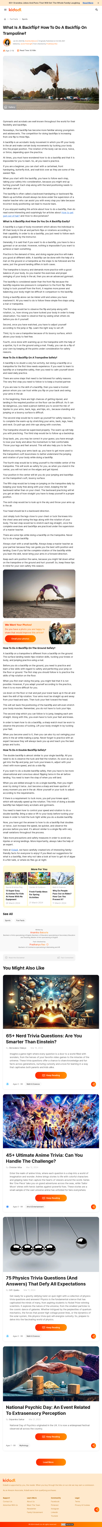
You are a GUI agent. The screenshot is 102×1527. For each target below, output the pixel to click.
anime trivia (35, 1173)
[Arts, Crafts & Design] (7, 1206)
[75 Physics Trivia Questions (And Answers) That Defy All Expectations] (51, 1244)
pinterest (54, 1505)
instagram (55, 1509)
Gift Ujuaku (14, 1290)
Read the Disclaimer (17, 958)
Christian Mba (15, 1167)
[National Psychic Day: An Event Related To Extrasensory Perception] (51, 1373)
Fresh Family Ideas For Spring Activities (38, 894)
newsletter (31, 1509)
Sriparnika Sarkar (16, 1419)
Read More (88, 3)
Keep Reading (53, 1075)
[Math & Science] (7, 1083)
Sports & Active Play (14, 887)
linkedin (54, 1512)
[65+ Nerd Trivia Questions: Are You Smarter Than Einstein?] (51, 1001)
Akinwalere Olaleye (17, 1048)
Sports (7, 920)
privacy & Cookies (82, 1505)
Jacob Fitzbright (26, 44)
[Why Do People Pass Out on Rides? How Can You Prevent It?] (62, 878)
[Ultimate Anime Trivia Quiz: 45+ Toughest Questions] (51, 1121)
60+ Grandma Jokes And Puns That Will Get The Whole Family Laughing (44, 3)
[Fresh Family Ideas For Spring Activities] (39, 878)
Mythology (24, 1445)
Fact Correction (67, 958)
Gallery (11, 107)
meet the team (33, 1505)
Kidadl (5, 19)
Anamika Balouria (31, 41)
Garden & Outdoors (37, 887)
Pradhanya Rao (51, 44)
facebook (55, 1501)
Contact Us (7, 1501)
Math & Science (59, 887)
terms (77, 1501)
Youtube (54, 1516)
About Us (31, 1501)
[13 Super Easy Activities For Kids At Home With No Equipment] (16, 878)
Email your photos (20, 638)
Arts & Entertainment (35, 1207)
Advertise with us (10, 1505)
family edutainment (35, 1512)
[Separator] (96, 1509)
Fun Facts (14, 19)
